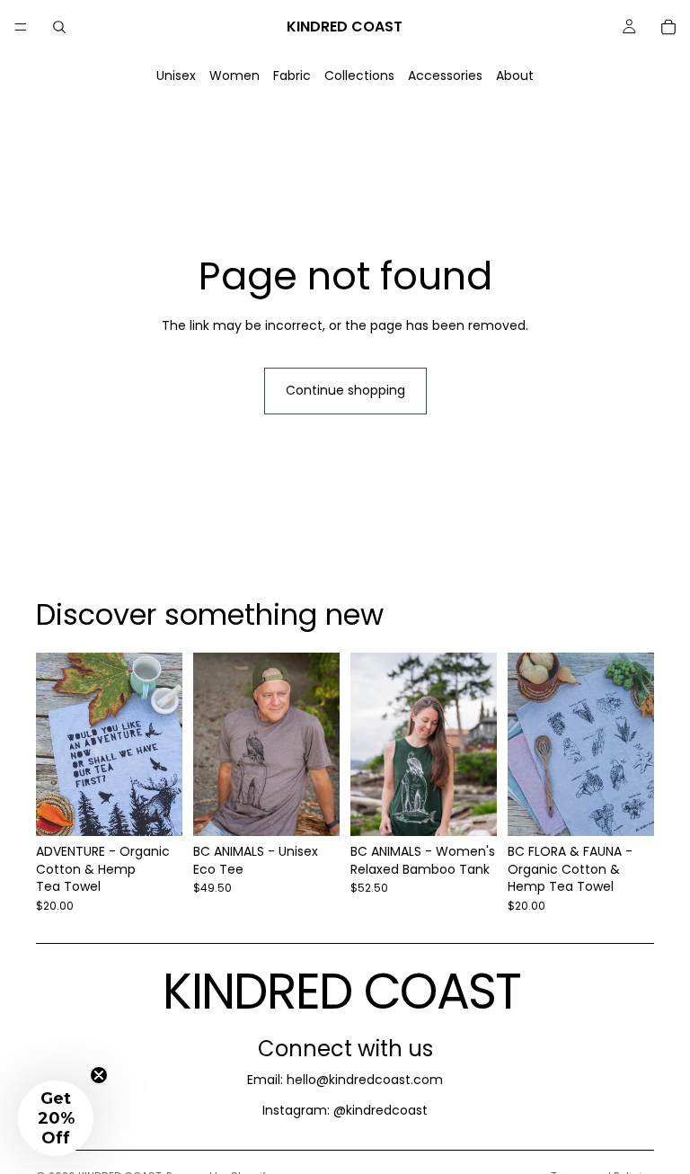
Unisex (176, 75)
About (515, 75)
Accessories (445, 75)
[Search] (59, 27)
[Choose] (154, 808)
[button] (55, 1118)
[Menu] (20, 27)
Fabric (292, 75)
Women (234, 75)
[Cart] (668, 27)
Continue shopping (345, 390)
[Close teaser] (99, 1075)
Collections (359, 75)
